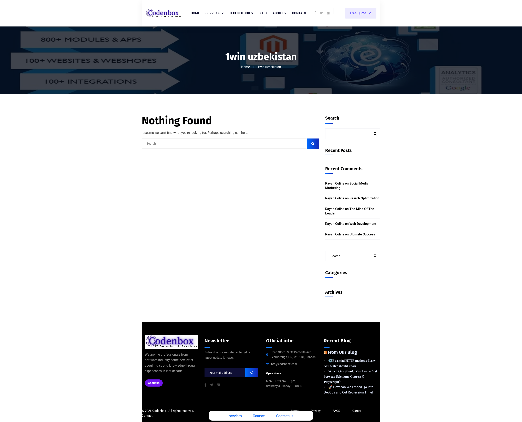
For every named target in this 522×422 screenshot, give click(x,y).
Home (245, 67)
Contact (147, 416)
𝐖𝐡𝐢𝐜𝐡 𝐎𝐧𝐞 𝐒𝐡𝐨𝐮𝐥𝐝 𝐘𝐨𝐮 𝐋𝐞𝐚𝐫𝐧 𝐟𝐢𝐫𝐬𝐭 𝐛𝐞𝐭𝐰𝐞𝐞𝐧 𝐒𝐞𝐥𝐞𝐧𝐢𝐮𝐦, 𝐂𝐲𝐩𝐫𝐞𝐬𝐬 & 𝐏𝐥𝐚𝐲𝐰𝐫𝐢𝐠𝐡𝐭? (350, 376)
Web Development (362, 224)
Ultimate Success (362, 234)
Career (356, 411)
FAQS (337, 411)
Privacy (316, 411)
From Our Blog (342, 352)
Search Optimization (364, 198)
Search (332, 118)
